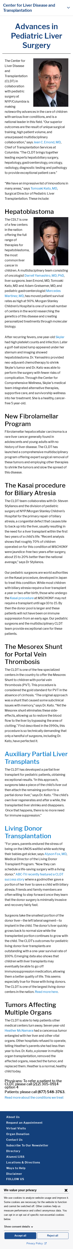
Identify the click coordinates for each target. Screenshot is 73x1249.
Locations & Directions (23, 1162)
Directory (13, 1151)
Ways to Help (16, 1168)
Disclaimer (14, 1173)
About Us (13, 1117)
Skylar (59, 337)
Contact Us (14, 1139)
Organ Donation (17, 1134)
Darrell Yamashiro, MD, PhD (44, 275)
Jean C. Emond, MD (47, 142)
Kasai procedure (22, 598)
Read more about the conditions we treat (34, 1097)
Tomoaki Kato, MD (44, 188)
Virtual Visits (16, 1128)
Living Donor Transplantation (28, 832)
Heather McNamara (19, 1030)
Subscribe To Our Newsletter (27, 1145)
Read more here (46, 992)
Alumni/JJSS (15, 1156)
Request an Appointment (24, 1122)
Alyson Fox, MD (55, 854)
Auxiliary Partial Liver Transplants (36, 757)
